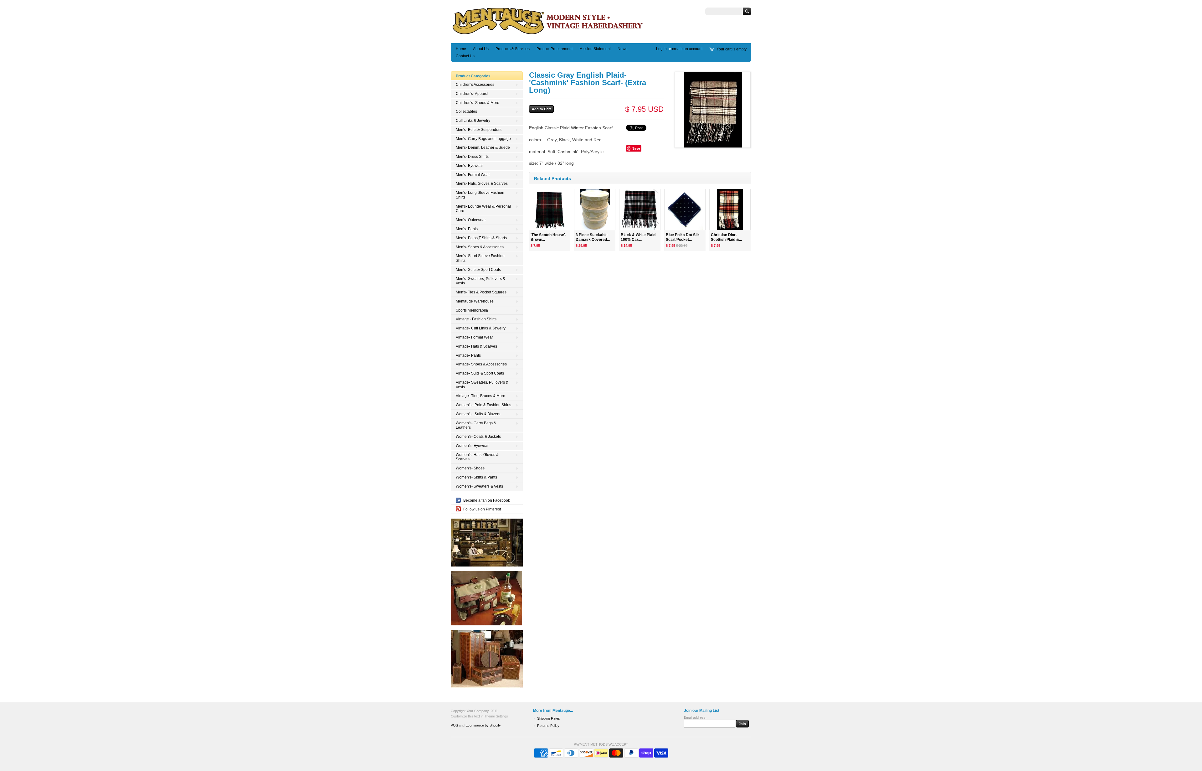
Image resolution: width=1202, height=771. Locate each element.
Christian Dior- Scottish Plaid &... (726, 237)
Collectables (466, 111)
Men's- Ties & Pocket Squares (481, 292)
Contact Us (465, 56)
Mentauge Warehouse (475, 301)
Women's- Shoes (470, 468)
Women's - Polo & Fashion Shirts (483, 405)
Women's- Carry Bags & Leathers (476, 425)
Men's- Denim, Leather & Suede (483, 147)
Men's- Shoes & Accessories (480, 247)
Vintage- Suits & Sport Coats (480, 373)
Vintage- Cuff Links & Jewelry (481, 328)
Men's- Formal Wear (473, 175)
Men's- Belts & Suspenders (478, 129)
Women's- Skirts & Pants (476, 477)
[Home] (548, 34)
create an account (687, 49)
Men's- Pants (467, 229)
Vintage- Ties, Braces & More (480, 396)
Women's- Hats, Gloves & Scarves (477, 457)
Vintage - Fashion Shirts (476, 319)
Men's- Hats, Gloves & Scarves (482, 183)
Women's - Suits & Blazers (478, 414)
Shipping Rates (548, 718)
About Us (481, 49)
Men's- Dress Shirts (472, 156)
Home (461, 49)
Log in (661, 49)
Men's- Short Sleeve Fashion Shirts (480, 258)
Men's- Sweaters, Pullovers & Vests (480, 281)
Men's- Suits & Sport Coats (478, 269)
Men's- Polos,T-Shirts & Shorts (481, 238)
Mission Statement (595, 49)
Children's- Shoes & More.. (478, 103)
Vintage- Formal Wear (474, 337)
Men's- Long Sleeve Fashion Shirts (480, 194)
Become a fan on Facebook (486, 500)
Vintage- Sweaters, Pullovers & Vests (482, 384)
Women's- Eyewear (472, 445)
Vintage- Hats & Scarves (476, 346)
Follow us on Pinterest (482, 509)
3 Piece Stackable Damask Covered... (593, 237)
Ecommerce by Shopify (483, 725)
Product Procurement (555, 49)
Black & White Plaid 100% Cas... (638, 237)
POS (454, 725)
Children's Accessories (475, 84)
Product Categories (473, 76)
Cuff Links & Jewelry (473, 120)
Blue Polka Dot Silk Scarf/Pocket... (683, 237)
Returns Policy (548, 725)
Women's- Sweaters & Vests (479, 486)
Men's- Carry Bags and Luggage (483, 139)
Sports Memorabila (472, 310)
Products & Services (513, 49)
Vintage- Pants (468, 355)
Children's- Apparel (472, 93)
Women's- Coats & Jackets (478, 436)
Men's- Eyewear (469, 165)
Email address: (695, 717)
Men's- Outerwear (471, 220)
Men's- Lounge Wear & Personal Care (483, 208)
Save (636, 148)
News (622, 49)
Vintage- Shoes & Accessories (481, 364)
